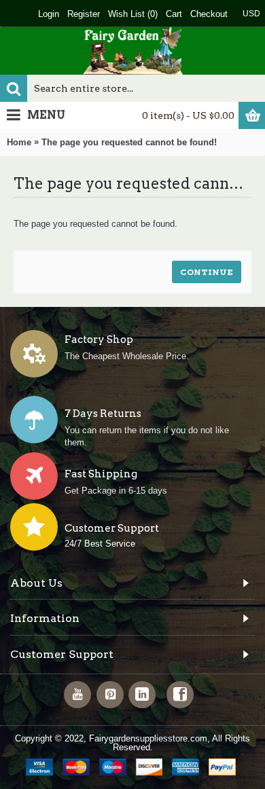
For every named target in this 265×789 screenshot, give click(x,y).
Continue (206, 272)
